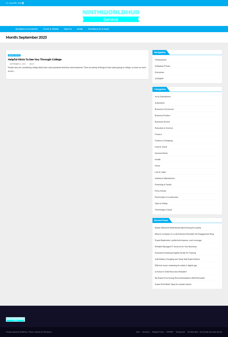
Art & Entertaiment (163, 97)
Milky (32, 64)
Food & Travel (51, 29)
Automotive (160, 103)
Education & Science (164, 128)
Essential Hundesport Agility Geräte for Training (175, 253)
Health (68, 29)
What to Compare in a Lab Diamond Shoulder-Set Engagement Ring (184, 234)
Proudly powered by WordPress (17, 332)
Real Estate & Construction (166, 197)
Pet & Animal (160, 191)
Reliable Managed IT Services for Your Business (176, 247)
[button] (220, 29)
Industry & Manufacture (165, 178)
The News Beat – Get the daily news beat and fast (204, 332)
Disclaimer (159, 72)
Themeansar (47, 332)
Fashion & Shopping (164, 141)
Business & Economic (27, 29)
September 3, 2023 (18, 64)
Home (80, 29)
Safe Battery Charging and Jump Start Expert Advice (177, 259)
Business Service (162, 122)
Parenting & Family (163, 185)
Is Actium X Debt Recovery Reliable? (171, 272)
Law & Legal (160, 172)
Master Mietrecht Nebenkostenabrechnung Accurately (178, 228)
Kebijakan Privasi (162, 66)
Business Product (162, 116)
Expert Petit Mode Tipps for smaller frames (173, 284)
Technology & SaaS (98, 29)
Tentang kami (160, 60)
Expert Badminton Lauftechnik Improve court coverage (178, 240)
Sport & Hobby (161, 203)
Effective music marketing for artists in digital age (176, 265)
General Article (14, 55)
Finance (158, 134)
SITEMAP (159, 79)
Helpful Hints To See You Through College (35, 59)
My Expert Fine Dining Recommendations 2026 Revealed (180, 278)
